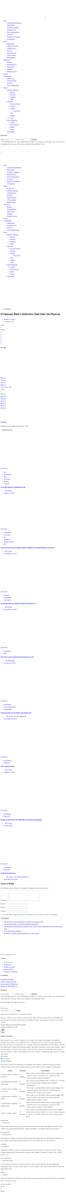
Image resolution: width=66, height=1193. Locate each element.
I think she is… (12, 48)
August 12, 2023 (9, 772)
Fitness (12, 106)
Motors (12, 94)
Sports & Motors (13, 90)
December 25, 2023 (10, 553)
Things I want (8, 541)
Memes (9, 62)
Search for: (4, 1008)
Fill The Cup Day (12, 46)
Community (8, 76)
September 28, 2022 (11, 879)
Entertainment (12, 120)
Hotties (9, 50)
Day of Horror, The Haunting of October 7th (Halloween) (23, 922)
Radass (6, 481)
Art (5, 472)
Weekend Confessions (8, 873)
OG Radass (10, 131)
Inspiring (7, 539)
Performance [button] (5, 1132)
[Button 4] (1, 1006)
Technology (11, 39)
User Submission (22, 877)
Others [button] (3, 1172)
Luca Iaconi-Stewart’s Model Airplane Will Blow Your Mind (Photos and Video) (27, 547)
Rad (5, 20)
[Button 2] (1, 153)
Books (12, 129)
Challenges (11, 78)
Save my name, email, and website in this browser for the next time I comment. (30, 914)
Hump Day (10, 44)
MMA (12, 99)
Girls (5, 41)
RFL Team (3, 422)
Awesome (7, 479)
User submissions (13, 85)
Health (12, 108)
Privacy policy (8, 969)
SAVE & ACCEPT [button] (6, 1184)
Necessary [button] (4, 1056)
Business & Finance (13, 37)
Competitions (11, 80)
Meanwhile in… (12, 64)
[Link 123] (5, 418)
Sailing (12, 115)
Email (3, 907)
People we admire (13, 27)
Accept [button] (15, 1027)
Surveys (9, 83)
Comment (5, 900)
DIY (5, 544)
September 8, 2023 (10, 718)
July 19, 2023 (8, 825)
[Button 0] (45, 17)
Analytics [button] (4, 1144)
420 (11, 113)
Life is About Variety (8, 766)
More (6, 87)
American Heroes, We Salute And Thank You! (16, 713)
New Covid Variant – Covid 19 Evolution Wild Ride (21, 924)
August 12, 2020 (9, 319)
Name (3, 904)
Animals (9, 69)
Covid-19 (10, 34)
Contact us (7, 964)
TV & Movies (14, 124)
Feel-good (10, 67)
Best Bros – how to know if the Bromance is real (17, 657)
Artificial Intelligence (14, 23)
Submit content (9, 967)
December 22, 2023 (10, 609)
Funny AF (7, 60)
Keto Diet (17, 111)
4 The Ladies (11, 55)
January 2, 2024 (9, 493)
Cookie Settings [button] (6, 1027)
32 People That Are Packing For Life (13, 487)
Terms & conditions (10, 971)
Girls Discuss (11, 53)
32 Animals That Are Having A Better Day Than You (18, 603)
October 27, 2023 (10, 663)
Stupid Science (12, 71)
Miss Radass (11, 57)
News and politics (13, 32)
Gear (12, 118)
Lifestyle (10, 101)
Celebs (12, 122)
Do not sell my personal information (13, 1024)
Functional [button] (4, 1120)
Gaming (13, 97)
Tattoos (6, 483)
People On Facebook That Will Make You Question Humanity (21, 819)
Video (6, 74)
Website (3, 911)
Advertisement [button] (6, 1158)
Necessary (6, 1058)
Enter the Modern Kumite (13, 931)
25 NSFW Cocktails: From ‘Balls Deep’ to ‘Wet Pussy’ (22, 933)
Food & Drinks (15, 104)
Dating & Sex (11, 30)
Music (12, 127)
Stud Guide (11, 25)
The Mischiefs (10, 660)
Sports (12, 92)
